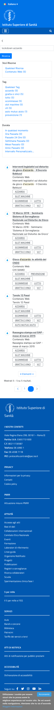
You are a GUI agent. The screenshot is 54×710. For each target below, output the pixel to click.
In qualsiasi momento (16, 130)
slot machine (14, 104)
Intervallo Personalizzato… (19, 151)
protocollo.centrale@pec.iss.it (23, 456)
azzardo (11, 90)
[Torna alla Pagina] (2, 40)
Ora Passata (13, 133)
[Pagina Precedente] (18, 389)
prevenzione (13, 115)
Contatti (8, 479)
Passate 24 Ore (15, 137)
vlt (8, 108)
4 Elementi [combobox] (26, 374)
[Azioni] (5, 4)
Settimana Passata (17, 140)
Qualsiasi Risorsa (14, 68)
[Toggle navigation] (5, 31)
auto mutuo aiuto (16, 111)
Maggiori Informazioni (12, 706)
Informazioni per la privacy (17, 475)
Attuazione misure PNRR (16, 503)
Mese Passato (14, 144)
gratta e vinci (14, 94)
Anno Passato (14, 147)
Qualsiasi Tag (12, 87)
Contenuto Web (15, 71)
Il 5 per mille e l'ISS (13, 600)
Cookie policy (10, 484)
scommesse (13, 101)
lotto (9, 97)
